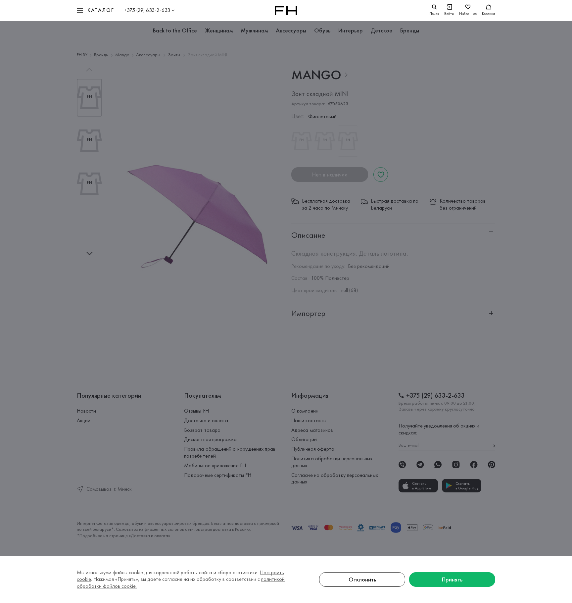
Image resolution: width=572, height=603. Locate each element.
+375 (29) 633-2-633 (147, 10)
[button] (95, 10)
